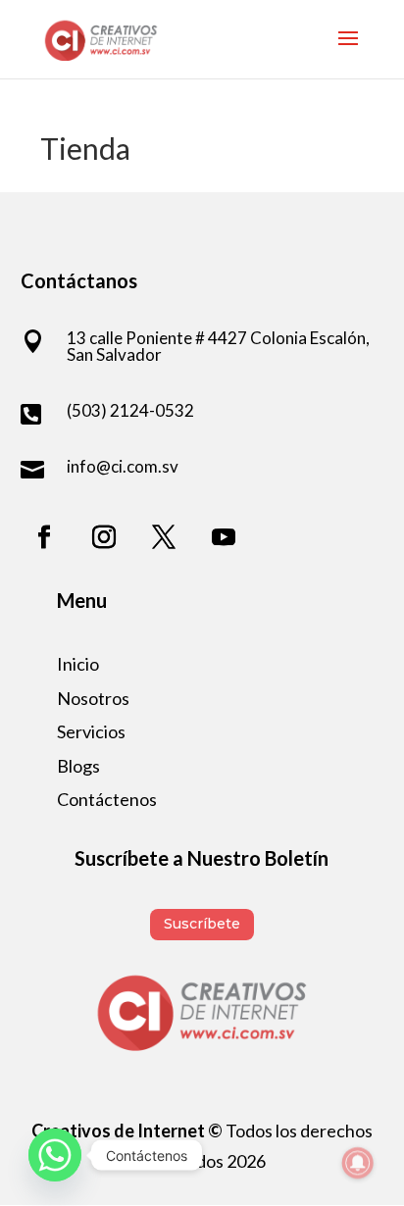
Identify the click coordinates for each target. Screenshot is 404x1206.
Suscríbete (202, 923)
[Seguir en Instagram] (103, 537)
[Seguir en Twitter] (163, 537)
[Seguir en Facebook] (44, 537)
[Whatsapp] (54, 1155)
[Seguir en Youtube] (223, 537)
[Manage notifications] (358, 1163)
